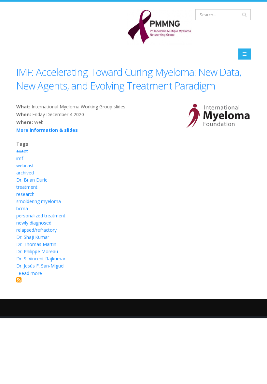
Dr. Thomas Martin (36, 244)
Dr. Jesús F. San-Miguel (40, 266)
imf (19, 158)
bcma (22, 208)
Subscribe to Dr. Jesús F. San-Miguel (18, 279)
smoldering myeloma (38, 201)
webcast (25, 165)
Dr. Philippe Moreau (37, 251)
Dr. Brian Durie (32, 180)
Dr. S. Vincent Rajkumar (40, 258)
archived (25, 173)
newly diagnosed (33, 223)
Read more (30, 273)
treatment (26, 187)
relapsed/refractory (36, 230)
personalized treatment (40, 216)
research (25, 194)
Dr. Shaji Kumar (32, 237)
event (22, 151)
